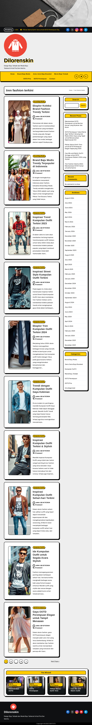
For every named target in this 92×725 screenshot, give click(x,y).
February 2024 (70, 331)
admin (38, 116)
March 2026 (69, 222)
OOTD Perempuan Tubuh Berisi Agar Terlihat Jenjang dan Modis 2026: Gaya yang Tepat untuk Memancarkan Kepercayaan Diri (75, 136)
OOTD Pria (27, 78)
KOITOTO (53, 723)
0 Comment (38, 119)
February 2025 (70, 274)
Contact (52, 78)
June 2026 (69, 208)
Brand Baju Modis (23, 74)
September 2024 (70, 298)
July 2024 (68, 307)
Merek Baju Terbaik (61, 74)
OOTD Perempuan (40, 78)
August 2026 (69, 198)
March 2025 (69, 269)
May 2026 (68, 212)
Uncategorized (70, 388)
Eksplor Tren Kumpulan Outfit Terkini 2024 (42, 329)
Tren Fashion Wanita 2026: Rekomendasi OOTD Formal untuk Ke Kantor (74, 166)
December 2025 (70, 236)
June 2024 (69, 312)
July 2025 (68, 260)
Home (12, 74)
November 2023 (70, 345)
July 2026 (68, 203)
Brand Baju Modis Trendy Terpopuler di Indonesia (43, 163)
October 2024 (69, 293)
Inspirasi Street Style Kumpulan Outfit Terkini (42, 274)
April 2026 (68, 217)
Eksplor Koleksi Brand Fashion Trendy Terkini (42, 108)
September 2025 (70, 250)
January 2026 (70, 231)
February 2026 (70, 226)
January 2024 (70, 335)
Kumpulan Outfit (39, 213)
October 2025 (69, 245)
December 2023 (70, 340)
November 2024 (70, 288)
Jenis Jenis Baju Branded (42, 74)
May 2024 (68, 317)
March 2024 (69, 326)
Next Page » (55, 661)
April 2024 (68, 321)
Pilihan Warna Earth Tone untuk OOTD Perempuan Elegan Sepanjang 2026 (73, 146)
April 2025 (68, 264)
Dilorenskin (18, 60)
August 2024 (69, 302)
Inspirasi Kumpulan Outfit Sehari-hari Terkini (43, 494)
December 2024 (70, 283)
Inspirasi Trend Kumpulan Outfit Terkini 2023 (42, 220)
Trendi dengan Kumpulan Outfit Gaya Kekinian (42, 388)
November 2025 (70, 241)
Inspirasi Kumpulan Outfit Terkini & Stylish (42, 443)
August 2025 (69, 255)
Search (75, 100)
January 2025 (70, 279)
